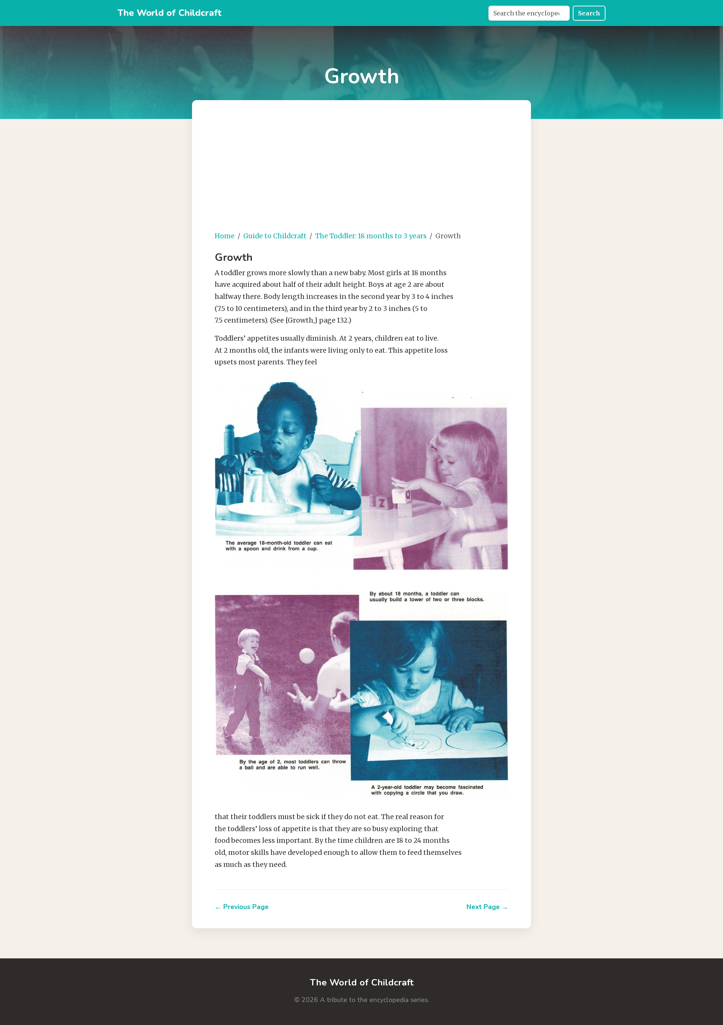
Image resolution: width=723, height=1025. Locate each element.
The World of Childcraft (169, 13)
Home (225, 236)
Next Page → (487, 906)
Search (589, 13)
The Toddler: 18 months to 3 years (371, 236)
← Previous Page (241, 906)
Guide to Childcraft (275, 236)
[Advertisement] (384, 171)
